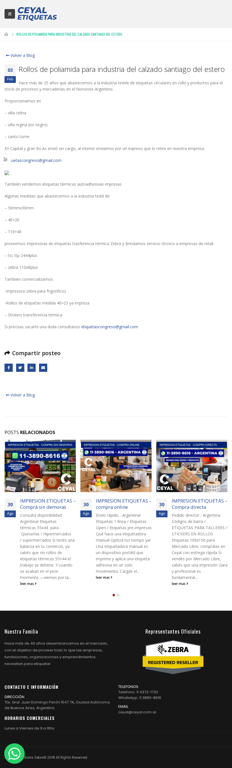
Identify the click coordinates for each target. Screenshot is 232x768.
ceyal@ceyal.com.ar (137, 712)
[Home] (37, 14)
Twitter (20, 368)
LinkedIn (31, 368)
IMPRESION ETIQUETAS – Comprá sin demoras (48, 503)
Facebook (9, 368)
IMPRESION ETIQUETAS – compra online (124, 503)
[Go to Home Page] (6, 34)
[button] (113, 595)
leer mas (27, 583)
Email (43, 368)
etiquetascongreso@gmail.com (33, 160)
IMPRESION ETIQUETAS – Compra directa (199, 503)
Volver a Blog (22, 55)
